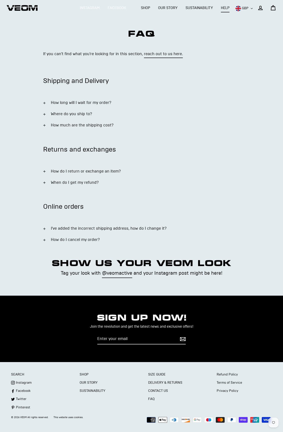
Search (17, 374)
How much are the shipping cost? (82, 125)
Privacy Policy (227, 391)
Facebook (117, 8)
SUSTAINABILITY (199, 8)
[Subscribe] (182, 339)
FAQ (151, 399)
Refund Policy (227, 374)
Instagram (90, 8)
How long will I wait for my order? (81, 103)
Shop (84, 374)
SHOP (145, 8)
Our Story (89, 382)
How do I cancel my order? (75, 240)
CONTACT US (158, 391)
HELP (225, 8)
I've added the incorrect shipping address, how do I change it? (108, 229)
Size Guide (157, 374)
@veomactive (117, 273)
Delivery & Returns (165, 382)
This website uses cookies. (68, 417)
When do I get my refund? (75, 183)
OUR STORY (168, 8)
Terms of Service (229, 382)
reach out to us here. (163, 54)
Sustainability (92, 391)
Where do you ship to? (71, 114)
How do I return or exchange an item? (86, 171)
